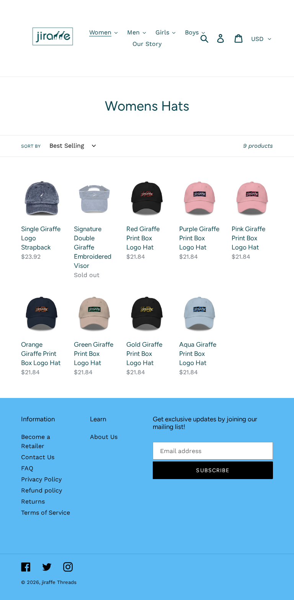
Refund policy (41, 490)
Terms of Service (45, 512)
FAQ (27, 468)
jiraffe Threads (59, 582)
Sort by (31, 146)
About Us (104, 436)
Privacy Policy (41, 479)
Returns (33, 501)
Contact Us (37, 457)
